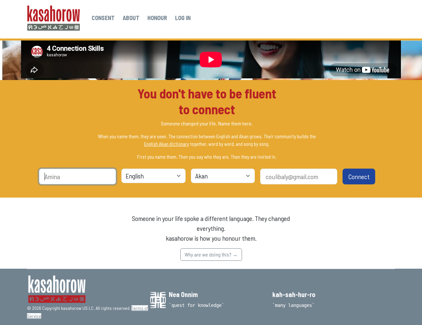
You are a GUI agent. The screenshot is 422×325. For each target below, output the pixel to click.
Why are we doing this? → (211, 254)
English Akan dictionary (166, 144)
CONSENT (103, 17)
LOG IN (183, 17)
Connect (359, 176)
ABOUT (131, 17)
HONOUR (157, 17)
